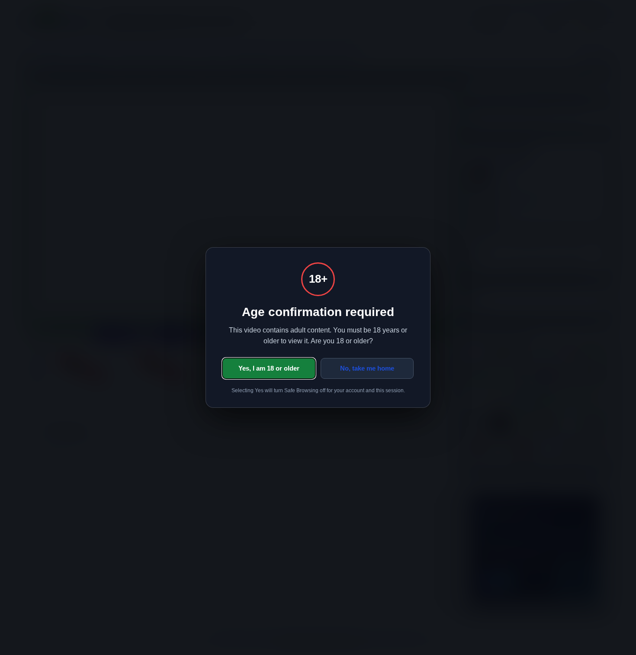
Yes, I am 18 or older (268, 368)
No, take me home (367, 368)
